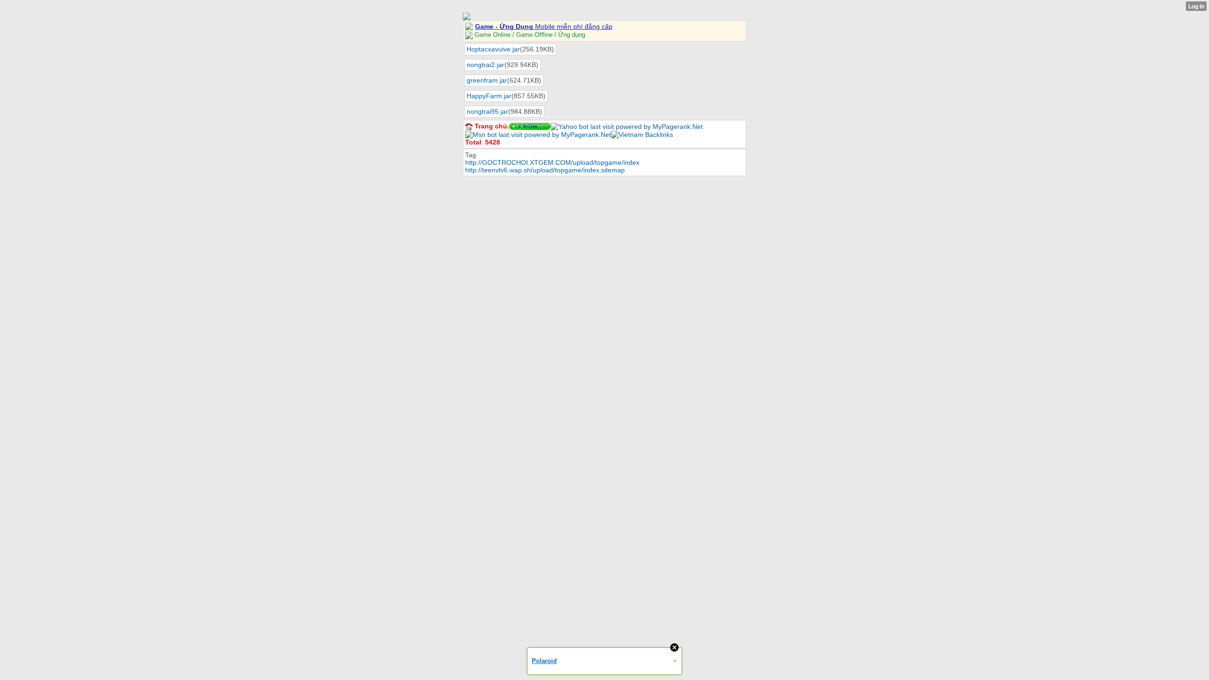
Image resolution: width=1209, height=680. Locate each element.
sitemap (613, 170)
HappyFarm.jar (489, 96)
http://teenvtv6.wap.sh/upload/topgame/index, (533, 170)
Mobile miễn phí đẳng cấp (544, 26)
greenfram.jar (487, 80)
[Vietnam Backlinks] (642, 134)
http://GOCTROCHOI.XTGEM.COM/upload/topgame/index (552, 162)
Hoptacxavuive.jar (493, 49)
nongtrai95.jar (487, 111)
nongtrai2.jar (485, 64)
